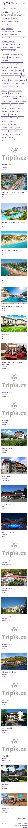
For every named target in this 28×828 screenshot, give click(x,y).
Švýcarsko (17, 128)
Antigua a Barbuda (7, 21)
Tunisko (18, 131)
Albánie (15, 18)
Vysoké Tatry (6, 368)
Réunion (4, 108)
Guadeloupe (5, 61)
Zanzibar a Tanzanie (8, 141)
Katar (17, 77)
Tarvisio (4, 508)
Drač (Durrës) (6, 813)
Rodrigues (12, 108)
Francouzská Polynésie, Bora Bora (12, 54)
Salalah (4, 227)
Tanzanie (4, 131)
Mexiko (19, 90)
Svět (10, 128)
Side (3, 283)
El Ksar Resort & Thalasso (11, 250)
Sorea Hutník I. (7, 616)
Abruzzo (4, 788)
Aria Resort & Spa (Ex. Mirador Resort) (13, 193)
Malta (18, 87)
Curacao (4, 41)
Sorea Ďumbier (7, 728)
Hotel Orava (6, 476)
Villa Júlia (5, 756)
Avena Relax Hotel (8, 588)
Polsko (24, 102)
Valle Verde (6, 504)
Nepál (11, 93)
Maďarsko (15, 83)
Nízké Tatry (5, 339)
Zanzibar (11, 137)
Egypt (20, 44)
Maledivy (11, 87)
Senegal (20, 108)
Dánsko (11, 41)
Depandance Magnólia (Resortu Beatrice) (13, 363)
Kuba (11, 80)
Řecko (21, 105)
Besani (4, 165)
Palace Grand (7, 392)
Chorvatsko (17, 38)
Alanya (4, 199)
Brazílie (19, 31)
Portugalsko (5, 105)
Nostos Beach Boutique (10, 306)
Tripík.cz (4, 8)
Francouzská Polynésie (8, 51)
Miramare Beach (8, 532)
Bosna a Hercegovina (8, 31)
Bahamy (14, 25)
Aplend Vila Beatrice (9, 448)
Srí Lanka (4, 121)
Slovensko (20, 111)
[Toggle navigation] (24, 3)
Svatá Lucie (13, 121)
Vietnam (4, 137)
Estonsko (4, 48)
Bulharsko (5, 34)
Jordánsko (5, 74)
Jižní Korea (19, 70)
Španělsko (13, 115)
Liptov (4, 334)
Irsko (3, 67)
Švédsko (4, 128)
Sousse (4, 255)
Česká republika (6, 38)
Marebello (5, 784)
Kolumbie (5, 80)
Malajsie (4, 87)
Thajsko (11, 131)
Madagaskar (5, 83)
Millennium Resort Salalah (11, 222)
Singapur (12, 111)
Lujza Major (6, 420)
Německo (5, 93)
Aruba (17, 21)
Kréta (3, 311)
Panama (17, 102)
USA (10, 134)
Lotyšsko (23, 80)
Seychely (4, 111)
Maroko (4, 90)
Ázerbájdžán (5, 25)
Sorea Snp (5, 700)
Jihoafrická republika (8, 70)
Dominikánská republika (9, 44)
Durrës (4, 169)
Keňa (22, 77)
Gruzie (18, 57)
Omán (10, 102)
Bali (3, 28)
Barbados (9, 28)
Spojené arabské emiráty (9, 118)
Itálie (8, 67)
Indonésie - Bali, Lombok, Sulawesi (12, 64)
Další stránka (22, 818)
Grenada (11, 57)
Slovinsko (5, 115)
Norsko (4, 102)
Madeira (22, 83)
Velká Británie (18, 134)
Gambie (4, 57)
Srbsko (21, 118)
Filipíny (12, 48)
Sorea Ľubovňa (7, 560)
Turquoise (5, 278)
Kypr (16, 80)
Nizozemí (18, 93)
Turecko (4, 134)
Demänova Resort (8, 644)
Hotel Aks (5, 808)
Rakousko (14, 105)
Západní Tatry (6, 480)
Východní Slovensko (8, 564)
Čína (24, 38)
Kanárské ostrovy (15, 74)
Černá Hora (13, 34)
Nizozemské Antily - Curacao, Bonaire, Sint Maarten (14, 97)
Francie (18, 48)
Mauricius (12, 90)
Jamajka (15, 67)
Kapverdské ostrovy (8, 77)
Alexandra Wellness (9, 672)
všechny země (6, 18)
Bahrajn (21, 25)
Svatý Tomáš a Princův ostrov (10, 124)
